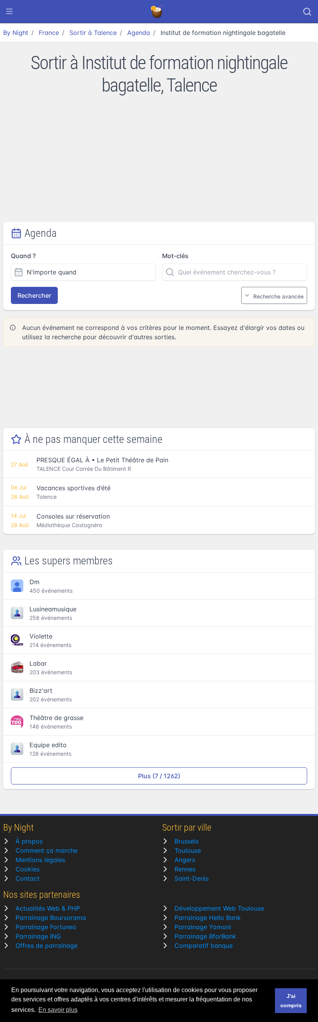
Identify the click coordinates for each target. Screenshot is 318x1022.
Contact (28, 878)
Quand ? (23, 256)
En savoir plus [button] (58, 1009)
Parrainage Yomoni (203, 927)
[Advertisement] (159, 163)
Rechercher (34, 295)
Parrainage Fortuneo (46, 927)
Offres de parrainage (47, 945)
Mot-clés (175, 256)
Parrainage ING (38, 936)
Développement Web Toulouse (219, 908)
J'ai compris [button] (291, 1000)
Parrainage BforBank (205, 936)
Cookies (28, 869)
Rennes (185, 869)
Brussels (187, 841)
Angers (185, 860)
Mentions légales (40, 860)
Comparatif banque (204, 945)
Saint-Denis (192, 878)
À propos (29, 841)
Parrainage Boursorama (51, 917)
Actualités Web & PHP (48, 908)
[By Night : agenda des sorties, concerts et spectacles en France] (157, 12)
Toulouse (188, 850)
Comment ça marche (47, 850)
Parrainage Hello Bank (208, 917)
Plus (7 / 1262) (159, 776)
